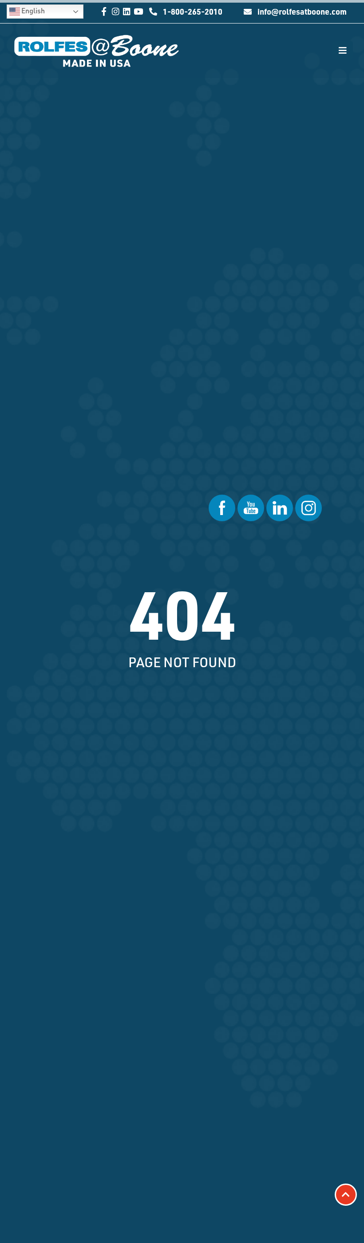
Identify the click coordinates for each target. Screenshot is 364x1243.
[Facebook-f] (104, 11)
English (32, 10)
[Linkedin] (127, 11)
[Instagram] (116, 11)
